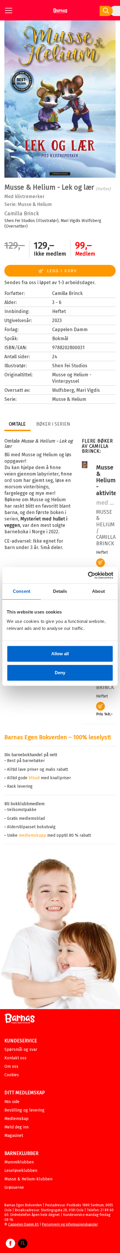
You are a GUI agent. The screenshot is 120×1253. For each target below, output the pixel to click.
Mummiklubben (19, 1162)
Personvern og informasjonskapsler (70, 1224)
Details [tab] (60, 591)
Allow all (60, 653)
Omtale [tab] (17, 424)
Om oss (11, 1066)
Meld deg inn (16, 1127)
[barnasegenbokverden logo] (19, 1019)
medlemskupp (32, 835)
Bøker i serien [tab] (53, 424)
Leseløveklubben (20, 1170)
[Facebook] (10, 1246)
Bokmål (60, 338)
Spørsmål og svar (20, 1049)
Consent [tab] (21, 591)
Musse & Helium (35, 204)
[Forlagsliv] (22, 1246)
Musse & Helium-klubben (28, 1179)
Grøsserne (14, 1187)
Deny (60, 672)
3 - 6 (56, 302)
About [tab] (98, 591)
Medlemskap (16, 1118)
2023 (57, 320)
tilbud (34, 777)
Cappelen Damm (70, 329)
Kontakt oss (15, 1057)
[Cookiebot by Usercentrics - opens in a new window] (87, 575)
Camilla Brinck (21, 213)
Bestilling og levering (24, 1110)
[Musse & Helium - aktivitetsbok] (84, 466)
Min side (12, 1101)
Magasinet (13, 1135)
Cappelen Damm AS (23, 1224)
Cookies (11, 1074)
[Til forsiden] (60, 13)
